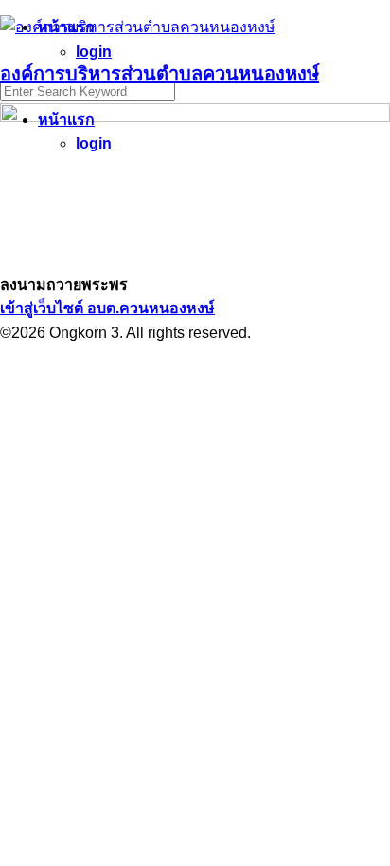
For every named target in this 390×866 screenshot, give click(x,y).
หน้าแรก (66, 120)
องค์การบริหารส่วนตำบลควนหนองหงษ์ (159, 73)
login (94, 143)
